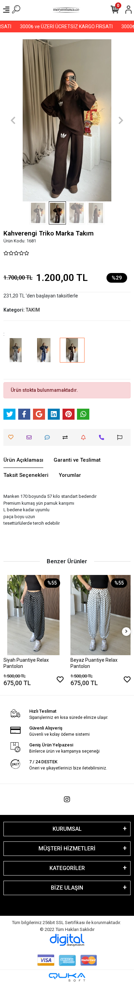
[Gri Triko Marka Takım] (15, 355)
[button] (13, 120)
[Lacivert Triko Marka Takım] (44, 355)
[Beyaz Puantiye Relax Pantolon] (100, 615)
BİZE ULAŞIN (67, 887)
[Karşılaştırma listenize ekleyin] (67, 437)
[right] (126, 631)
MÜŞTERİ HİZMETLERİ (67, 848)
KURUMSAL (67, 829)
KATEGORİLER (67, 868)
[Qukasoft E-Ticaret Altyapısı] (67, 977)
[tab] (23, 460)
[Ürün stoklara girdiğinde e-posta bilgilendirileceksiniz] (85, 437)
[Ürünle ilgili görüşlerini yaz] (49, 437)
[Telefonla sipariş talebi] (103, 437)
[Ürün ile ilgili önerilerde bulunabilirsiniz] (121, 437)
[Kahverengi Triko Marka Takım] (72, 355)
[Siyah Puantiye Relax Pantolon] (33, 615)
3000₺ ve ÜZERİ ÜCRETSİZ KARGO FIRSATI (62, 26)
